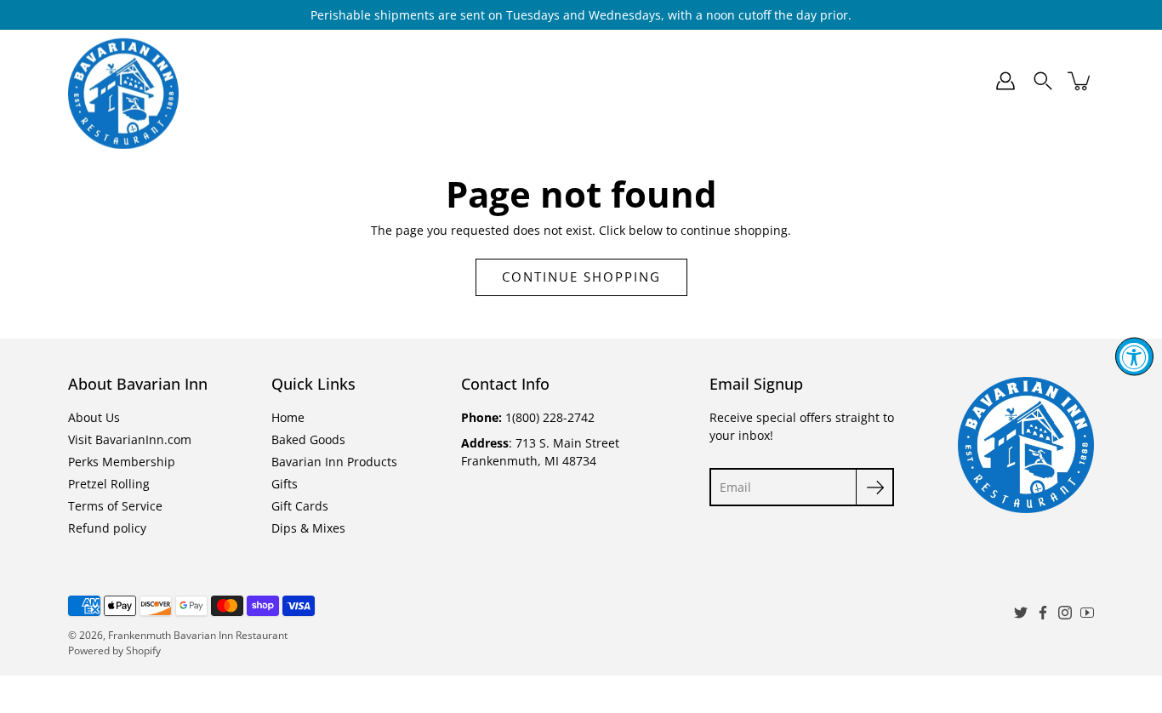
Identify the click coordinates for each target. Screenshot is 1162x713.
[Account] (1005, 80)
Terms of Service (115, 506)
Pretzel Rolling (109, 484)
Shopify (143, 650)
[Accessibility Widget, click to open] (1134, 357)
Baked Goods (368, 80)
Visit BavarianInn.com (129, 439)
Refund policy (107, 528)
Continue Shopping (581, 277)
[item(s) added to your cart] (1080, 80)
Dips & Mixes (872, 80)
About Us (94, 417)
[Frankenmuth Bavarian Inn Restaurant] (123, 81)
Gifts (664, 80)
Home (270, 80)
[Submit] (875, 487)
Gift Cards (764, 80)
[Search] (1043, 80)
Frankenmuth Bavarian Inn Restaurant (198, 635)
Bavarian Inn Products (529, 80)
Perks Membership (121, 461)
